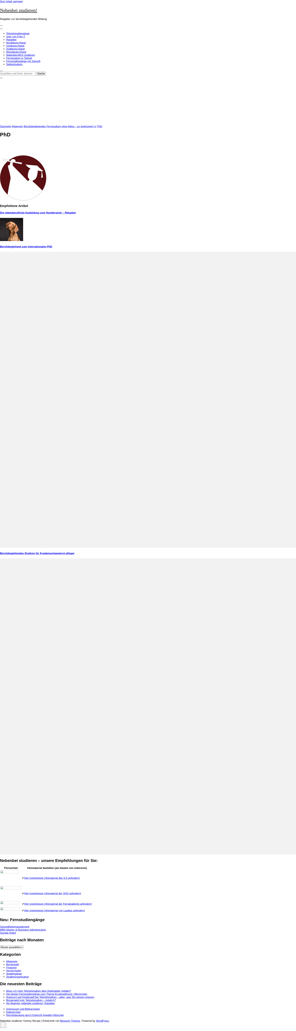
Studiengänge (14, 973)
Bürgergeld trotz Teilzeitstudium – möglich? (31, 1000)
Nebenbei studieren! (18, 10)
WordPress (102, 1020)
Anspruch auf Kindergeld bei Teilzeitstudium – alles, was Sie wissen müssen (50, 997)
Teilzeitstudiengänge (17, 33)
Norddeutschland (16, 42)
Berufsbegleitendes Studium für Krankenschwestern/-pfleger (37, 553)
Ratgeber (11, 39)
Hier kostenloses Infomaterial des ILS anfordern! (52, 878)
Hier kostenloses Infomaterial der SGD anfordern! (52, 893)
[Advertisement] (148, 101)
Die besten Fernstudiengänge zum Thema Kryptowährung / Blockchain (46, 994)
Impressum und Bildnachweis (23, 1009)
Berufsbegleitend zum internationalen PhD (26, 246)
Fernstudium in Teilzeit (19, 58)
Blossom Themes (70, 1020)
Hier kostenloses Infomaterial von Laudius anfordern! (54, 910)
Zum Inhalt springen (11, 1)
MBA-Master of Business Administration (23, 929)
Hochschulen (13, 970)
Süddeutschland (15, 48)
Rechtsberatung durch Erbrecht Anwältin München (35, 1015)
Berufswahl (12, 964)
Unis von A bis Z (15, 36)
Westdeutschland (16, 52)
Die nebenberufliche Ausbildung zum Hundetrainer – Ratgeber (38, 212)
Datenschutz (13, 1012)
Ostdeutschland (15, 45)
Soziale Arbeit (8, 932)
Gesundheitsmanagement (14, 926)
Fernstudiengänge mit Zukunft (23, 61)
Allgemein (17, 126)
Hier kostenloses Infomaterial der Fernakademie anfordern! (58, 903)
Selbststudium (14, 64)
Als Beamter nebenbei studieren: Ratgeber (30, 1003)
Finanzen (11, 967)
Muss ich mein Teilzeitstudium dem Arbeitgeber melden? (38, 991)
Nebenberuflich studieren (20, 55)
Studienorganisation (17, 976)
